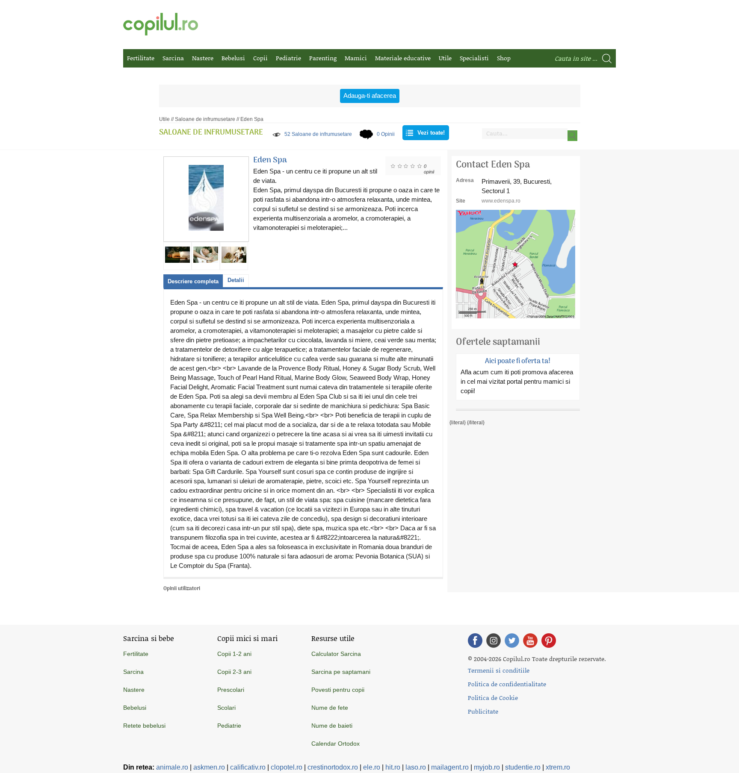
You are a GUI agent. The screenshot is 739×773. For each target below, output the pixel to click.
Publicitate (483, 711)
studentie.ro (523, 767)
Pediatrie (288, 57)
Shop (504, 57)
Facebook (475, 640)
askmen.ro (209, 767)
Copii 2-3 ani (234, 671)
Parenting (323, 57)
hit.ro (392, 767)
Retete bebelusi (144, 725)
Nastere (202, 57)
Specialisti (474, 57)
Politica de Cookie (493, 697)
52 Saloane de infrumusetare (318, 134)
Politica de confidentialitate (507, 683)
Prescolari (230, 689)
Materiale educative (403, 57)
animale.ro (172, 767)
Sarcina (173, 57)
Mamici (356, 57)
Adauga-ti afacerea (369, 95)
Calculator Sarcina (336, 653)
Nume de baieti (331, 725)
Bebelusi (233, 57)
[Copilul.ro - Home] (160, 24)
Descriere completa (193, 281)
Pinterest (548, 640)
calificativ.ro (248, 767)
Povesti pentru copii (337, 689)
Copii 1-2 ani (234, 653)
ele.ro (371, 767)
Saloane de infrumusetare (205, 119)
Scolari (226, 707)
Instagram (493, 640)
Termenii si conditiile (498, 670)
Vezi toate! (431, 132)
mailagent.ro (450, 767)
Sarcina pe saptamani (340, 671)
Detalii (236, 280)
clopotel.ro (286, 767)
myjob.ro (487, 767)
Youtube (530, 640)
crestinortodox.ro (332, 767)
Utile (445, 57)
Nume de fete (329, 707)
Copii (260, 57)
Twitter (512, 640)
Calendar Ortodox (335, 743)
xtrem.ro (558, 767)
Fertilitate (140, 57)
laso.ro (415, 767)
